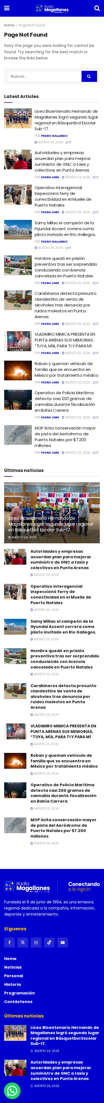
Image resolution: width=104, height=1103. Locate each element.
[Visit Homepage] (52, 8)
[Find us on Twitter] (22, 943)
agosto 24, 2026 (50, 142)
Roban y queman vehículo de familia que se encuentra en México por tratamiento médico (66, 369)
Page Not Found (32, 25)
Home (9, 25)
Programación (19, 993)
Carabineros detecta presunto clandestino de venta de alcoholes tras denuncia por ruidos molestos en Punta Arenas (66, 305)
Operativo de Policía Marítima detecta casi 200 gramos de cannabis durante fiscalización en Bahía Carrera (65, 401)
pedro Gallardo (54, 136)
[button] (12, 1090)
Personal (13, 976)
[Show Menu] (6, 8)
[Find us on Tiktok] (49, 943)
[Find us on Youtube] (62, 943)
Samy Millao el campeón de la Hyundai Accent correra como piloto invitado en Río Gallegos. (65, 228)
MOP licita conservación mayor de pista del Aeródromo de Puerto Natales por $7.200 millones (65, 436)
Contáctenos (18, 1001)
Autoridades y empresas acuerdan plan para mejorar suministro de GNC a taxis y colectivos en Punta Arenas (62, 161)
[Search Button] (97, 8)
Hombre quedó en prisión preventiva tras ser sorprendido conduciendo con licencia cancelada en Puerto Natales (66, 267)
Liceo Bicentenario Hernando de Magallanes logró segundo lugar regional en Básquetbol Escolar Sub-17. (66, 120)
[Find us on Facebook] (9, 943)
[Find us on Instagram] (36, 943)
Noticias (13, 967)
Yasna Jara (50, 177)
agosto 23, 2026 (77, 212)
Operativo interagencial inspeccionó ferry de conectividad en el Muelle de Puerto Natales (63, 196)
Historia (12, 984)
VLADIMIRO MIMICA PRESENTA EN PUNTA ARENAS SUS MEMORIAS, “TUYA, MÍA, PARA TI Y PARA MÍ (65, 340)
